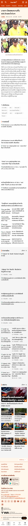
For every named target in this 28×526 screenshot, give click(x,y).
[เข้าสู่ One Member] (26, 2)
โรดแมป (3, 116)
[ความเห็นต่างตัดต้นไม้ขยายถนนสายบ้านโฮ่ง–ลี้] (21, 411)
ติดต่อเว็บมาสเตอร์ (18, 466)
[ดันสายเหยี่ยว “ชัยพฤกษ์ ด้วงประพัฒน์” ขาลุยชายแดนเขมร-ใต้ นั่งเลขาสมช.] (6, 219)
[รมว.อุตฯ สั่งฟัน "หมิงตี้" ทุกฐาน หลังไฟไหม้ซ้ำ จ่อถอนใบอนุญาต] (6, 211)
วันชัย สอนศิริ (4, 113)
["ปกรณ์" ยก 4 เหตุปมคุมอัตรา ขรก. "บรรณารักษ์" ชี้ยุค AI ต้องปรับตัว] (14, 152)
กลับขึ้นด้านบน (21, 459)
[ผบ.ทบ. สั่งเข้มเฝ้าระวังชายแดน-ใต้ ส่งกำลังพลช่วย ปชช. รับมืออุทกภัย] (6, 234)
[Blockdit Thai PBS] (24, 501)
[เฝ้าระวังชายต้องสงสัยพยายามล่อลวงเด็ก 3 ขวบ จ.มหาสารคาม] (7, 411)
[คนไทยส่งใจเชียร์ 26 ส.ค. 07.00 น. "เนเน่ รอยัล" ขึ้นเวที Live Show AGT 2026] (14, 173)
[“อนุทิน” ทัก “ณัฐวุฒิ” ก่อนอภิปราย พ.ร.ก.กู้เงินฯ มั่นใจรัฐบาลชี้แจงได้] (6, 356)
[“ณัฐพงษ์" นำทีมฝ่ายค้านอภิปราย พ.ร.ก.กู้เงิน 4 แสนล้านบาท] (6, 365)
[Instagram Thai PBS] (8, 501)
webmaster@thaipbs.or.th (12, 496)
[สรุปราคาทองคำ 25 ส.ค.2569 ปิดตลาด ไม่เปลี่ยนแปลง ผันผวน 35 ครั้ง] (6, 241)
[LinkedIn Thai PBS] (2, 504)
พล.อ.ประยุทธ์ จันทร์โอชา (14, 110)
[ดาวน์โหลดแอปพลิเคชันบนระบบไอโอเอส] (14, 479)
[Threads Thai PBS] (12, 501)
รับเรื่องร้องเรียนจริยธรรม (19, 469)
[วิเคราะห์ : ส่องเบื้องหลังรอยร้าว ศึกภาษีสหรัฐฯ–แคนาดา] (14, 394)
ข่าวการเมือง (4, 108)
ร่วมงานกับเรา (4, 471)
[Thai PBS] (13, 2)
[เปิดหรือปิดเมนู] (23, 2)
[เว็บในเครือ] (2, 2)
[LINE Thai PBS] (15, 501)
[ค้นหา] (5, 2)
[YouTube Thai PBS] (18, 501)
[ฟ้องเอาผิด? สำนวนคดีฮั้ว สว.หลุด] (21, 441)
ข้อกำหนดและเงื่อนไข (18, 464)
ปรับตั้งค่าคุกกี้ (17, 471)
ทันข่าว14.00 (4, 110)
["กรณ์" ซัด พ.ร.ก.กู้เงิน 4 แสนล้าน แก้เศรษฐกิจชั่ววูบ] (6, 340)
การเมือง (3, 16)
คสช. (10, 108)
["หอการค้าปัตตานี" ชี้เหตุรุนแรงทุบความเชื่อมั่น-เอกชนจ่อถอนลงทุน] (6, 226)
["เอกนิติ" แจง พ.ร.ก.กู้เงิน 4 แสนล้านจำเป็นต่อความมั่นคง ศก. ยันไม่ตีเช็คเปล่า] (6, 331)
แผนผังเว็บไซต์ (4, 464)
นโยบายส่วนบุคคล (5, 469)
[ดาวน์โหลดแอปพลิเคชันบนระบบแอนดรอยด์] (14, 483)
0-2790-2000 (6, 494)
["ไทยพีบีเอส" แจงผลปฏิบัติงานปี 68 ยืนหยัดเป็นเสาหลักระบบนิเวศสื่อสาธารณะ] (14, 194)
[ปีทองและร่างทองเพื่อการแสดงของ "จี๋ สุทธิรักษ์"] (7, 426)
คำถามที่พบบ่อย (4, 466)
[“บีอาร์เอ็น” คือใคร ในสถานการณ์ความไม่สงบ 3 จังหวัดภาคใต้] (7, 441)
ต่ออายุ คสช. (17, 108)
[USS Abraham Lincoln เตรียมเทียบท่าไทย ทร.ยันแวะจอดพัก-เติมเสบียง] (14, 131)
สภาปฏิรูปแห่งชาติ (18, 113)
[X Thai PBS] (5, 501)
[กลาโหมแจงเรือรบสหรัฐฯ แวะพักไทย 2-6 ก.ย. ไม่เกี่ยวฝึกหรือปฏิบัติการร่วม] (14, 308)
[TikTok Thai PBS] (21, 501)
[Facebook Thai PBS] (2, 501)
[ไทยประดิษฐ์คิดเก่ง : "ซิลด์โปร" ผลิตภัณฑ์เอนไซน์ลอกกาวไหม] (21, 426)
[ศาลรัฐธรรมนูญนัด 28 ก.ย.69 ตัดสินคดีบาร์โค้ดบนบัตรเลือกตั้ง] (14, 284)
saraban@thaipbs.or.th (20, 498)
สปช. (11, 113)
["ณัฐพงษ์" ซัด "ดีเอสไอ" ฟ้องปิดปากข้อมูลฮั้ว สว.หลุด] (14, 260)
